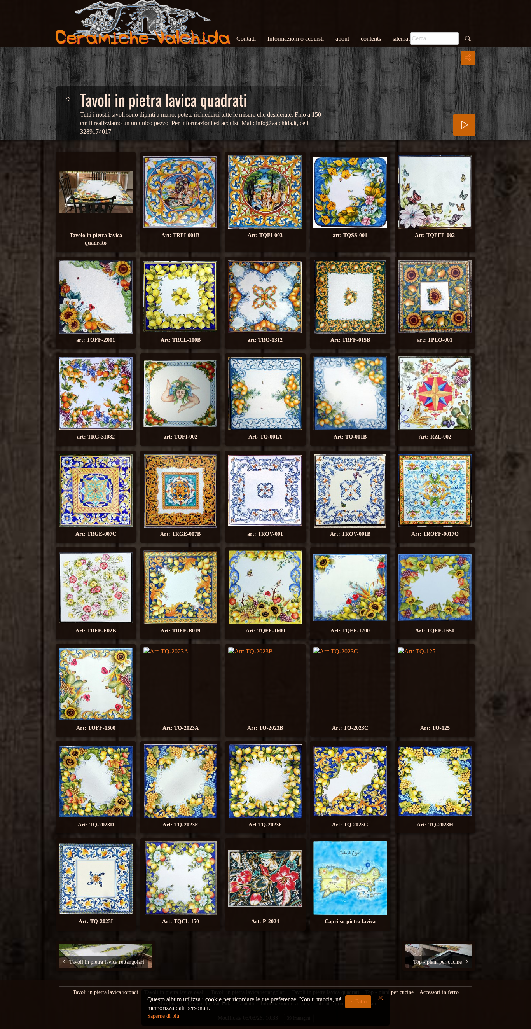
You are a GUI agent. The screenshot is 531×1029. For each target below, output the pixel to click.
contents (371, 38)
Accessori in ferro (439, 992)
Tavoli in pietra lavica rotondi (105, 992)
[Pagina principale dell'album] (143, 23)
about (342, 38)
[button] (15, 1013)
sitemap (402, 38)
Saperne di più (163, 1016)
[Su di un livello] (68, 99)
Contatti (246, 38)
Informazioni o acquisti (295, 38)
